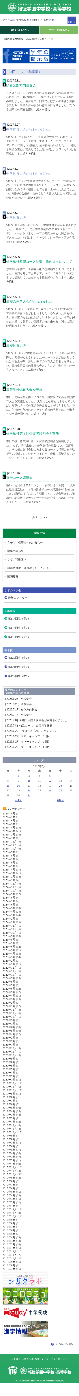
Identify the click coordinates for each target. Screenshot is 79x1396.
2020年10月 (10, 1055)
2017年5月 (9, 1191)
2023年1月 (9, 964)
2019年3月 (9, 1114)
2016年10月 (10, 1216)
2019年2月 (9, 1118)
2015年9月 (9, 1261)
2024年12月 (10, 883)
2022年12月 (10, 967)
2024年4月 (9, 911)
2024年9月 (9, 894)
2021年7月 (9, 1023)
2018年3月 (9, 1156)
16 (18, 785)
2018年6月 (9, 1146)
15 (8, 785)
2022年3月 (9, 999)
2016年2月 (9, 1244)
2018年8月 (9, 1139)
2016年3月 (9, 1240)
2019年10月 (10, 1090)
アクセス (7, 19)
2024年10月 (10, 890)
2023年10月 (10, 932)
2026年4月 (9, 827)
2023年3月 (9, 957)
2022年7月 (9, 985)
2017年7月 (9, 1184)
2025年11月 (10, 845)
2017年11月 (10, 1170)
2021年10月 (10, 1016)
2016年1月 (9, 1247)
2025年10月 (10, 848)
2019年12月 (10, 1083)
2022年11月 (10, 971)
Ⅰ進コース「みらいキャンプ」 (30, 730)
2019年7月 (9, 1100)
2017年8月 (9, 1181)
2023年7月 (9, 943)
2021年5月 (9, 1030)
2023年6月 (9, 946)
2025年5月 (9, 866)
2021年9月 (9, 1020)
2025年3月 (9, 873)
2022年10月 (10, 974)
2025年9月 (9, 852)
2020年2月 (9, 1076)
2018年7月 (9, 1142)
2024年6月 (9, 904)
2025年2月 (9, 876)
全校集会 (18, 698)
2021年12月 (10, 1009)
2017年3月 (9, 1198)
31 (29, 795)
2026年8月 (9, 813)
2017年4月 (9, 1195)
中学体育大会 (16, 217)
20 (60, 785)
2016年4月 (9, 1237)
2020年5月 (9, 1069)
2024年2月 (9, 918)
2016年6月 (9, 1230)
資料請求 (21, 19)
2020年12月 (10, 1048)
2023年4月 (9, 953)
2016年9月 (9, 1219)
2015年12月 (10, 1251)
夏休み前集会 (20, 709)
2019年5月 (9, 1107)
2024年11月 (10, 887)
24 (29, 790)
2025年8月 (9, 855)
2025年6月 (9, 862)
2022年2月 (9, 1002)
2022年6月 (9, 988)
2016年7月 (9, 1226)
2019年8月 (9, 1097)
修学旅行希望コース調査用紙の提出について (39, 261)
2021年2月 (9, 1041)
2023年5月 (9, 950)
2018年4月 (9, 1153)
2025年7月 (9, 859)
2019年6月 (9, 1104)
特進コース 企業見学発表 (28, 725)
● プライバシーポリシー (55, 1358)
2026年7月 (9, 817)
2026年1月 (9, 838)
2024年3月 (9, 915)
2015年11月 (10, 1254)
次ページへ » (40, 517)
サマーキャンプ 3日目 (27, 736)
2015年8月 (9, 1265)
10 (29, 780)
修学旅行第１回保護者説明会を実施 (32, 434)
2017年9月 (9, 1177)
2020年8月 (9, 1062)
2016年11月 (10, 1212)
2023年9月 (9, 936)
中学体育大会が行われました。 (29, 129)
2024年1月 (9, 922)
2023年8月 (9, 939)
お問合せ (35, 19)
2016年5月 (9, 1233)
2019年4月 (9, 1111)
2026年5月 (9, 824)
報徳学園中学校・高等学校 (20, 39)
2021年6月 (9, 1027)
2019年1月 (9, 1121)
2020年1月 (9, 1079)
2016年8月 (9, 1223)
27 (60, 790)
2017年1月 (9, 1205)
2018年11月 (10, 1128)
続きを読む (43, 109)
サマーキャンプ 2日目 (27, 741)
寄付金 (47, 19)
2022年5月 (9, 992)
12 (49, 780)
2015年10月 (10, 1258)
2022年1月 (9, 1006)
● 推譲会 (15, 1358)
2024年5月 (9, 908)
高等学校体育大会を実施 (24, 389)
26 (49, 790)
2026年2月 (9, 834)
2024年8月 (9, 897)
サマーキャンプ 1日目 (27, 746)
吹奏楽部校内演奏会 (21, 85)
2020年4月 (9, 1072)
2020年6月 (9, 1065)
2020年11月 (10, 1051)
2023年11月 (10, 929)
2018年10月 (10, 1132)
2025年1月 (9, 880)
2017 (43, 39)
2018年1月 (9, 1163)
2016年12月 (10, 1209)
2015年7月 (9, 1268)
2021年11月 (10, 1013)
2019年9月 (9, 1093)
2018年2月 (9, 1160)
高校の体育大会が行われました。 (31, 301)
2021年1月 (9, 1044)
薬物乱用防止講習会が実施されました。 (36, 720)
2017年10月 (10, 1174)
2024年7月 (9, 901)
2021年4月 (9, 1034)
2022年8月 (9, 981)
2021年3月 (9, 1037)
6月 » (60, 800)
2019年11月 (10, 1086)
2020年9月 (9, 1058)
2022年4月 (9, 995)
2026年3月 (9, 831)
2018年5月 (9, 1149)
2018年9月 (9, 1135)
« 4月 (18, 800)
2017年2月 (9, 1202)
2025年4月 (9, 869)
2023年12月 (10, 925)
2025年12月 (10, 841)
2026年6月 (9, 820)
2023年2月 (9, 960)
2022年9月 (9, 978)
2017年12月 (10, 1167)
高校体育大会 (16, 345)
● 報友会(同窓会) (31, 1358)
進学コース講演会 (19, 478)
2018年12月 (10, 1125)
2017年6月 (9, 1188)
